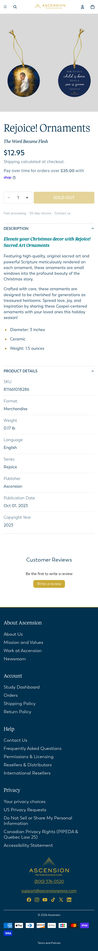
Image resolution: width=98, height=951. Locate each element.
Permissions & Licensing (29, 756)
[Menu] (5, 7)
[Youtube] (45, 899)
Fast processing (15, 213)
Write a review (49, 584)
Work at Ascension (23, 650)
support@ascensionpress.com (49, 890)
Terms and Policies (49, 943)
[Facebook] (29, 899)
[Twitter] (61, 899)
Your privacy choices (25, 801)
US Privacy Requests (25, 809)
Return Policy (17, 711)
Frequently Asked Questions (33, 748)
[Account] (82, 7)
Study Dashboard (22, 687)
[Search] (15, 7)
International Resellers (27, 773)
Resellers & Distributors (28, 764)
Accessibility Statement (28, 845)
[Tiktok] (53, 899)
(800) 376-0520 (49, 881)
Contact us (62, 213)
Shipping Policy (20, 703)
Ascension (54, 915)
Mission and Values (23, 642)
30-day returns (40, 213)
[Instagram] (37, 899)
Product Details (20, 371)
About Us (13, 634)
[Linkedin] (69, 899)
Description (16, 228)
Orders (11, 695)
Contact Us (15, 740)
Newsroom (15, 658)
